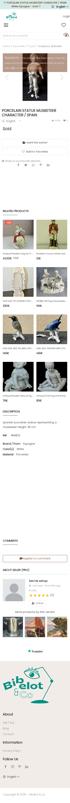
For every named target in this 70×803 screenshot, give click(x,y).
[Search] (65, 34)
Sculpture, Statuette (50, 46)
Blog (6, 728)
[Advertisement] (35, 492)
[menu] (5, 25)
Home (6, 46)
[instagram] (12, 766)
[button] (37, 97)
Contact (8, 734)
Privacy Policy (12, 751)
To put (31, 46)
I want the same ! (36, 142)
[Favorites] (63, 25)
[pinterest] (19, 766)
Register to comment (36, 558)
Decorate (19, 46)
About (8, 714)
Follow (39, 603)
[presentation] (8, 77)
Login (66, 16)
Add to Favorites (37, 151)
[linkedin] (26, 766)
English (61, 7)
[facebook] (5, 766)
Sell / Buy (9, 723)
